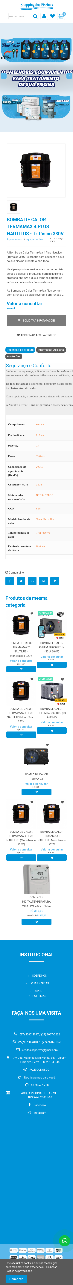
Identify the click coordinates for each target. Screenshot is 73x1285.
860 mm (40, 424)
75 (37, 445)
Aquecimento (15, 239)
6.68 (38, 508)
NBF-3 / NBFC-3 (44, 495)
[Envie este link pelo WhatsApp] (44, 581)
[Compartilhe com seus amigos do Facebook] (11, 581)
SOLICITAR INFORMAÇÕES (39, 320)
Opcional (40, 546)
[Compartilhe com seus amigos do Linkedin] (33, 581)
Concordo (16, 1279)
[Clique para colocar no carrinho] (21, 669)
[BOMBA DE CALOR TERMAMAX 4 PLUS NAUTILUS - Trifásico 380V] (36, 170)
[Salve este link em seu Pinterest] (55, 581)
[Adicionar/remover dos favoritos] (32, 613)
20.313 (39, 466)
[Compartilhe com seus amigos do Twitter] (22, 581)
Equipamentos (34, 239)
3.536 (39, 484)
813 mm (40, 435)
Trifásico (40, 456)
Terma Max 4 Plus (45, 519)
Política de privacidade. (19, 1270)
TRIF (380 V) (43, 532)
